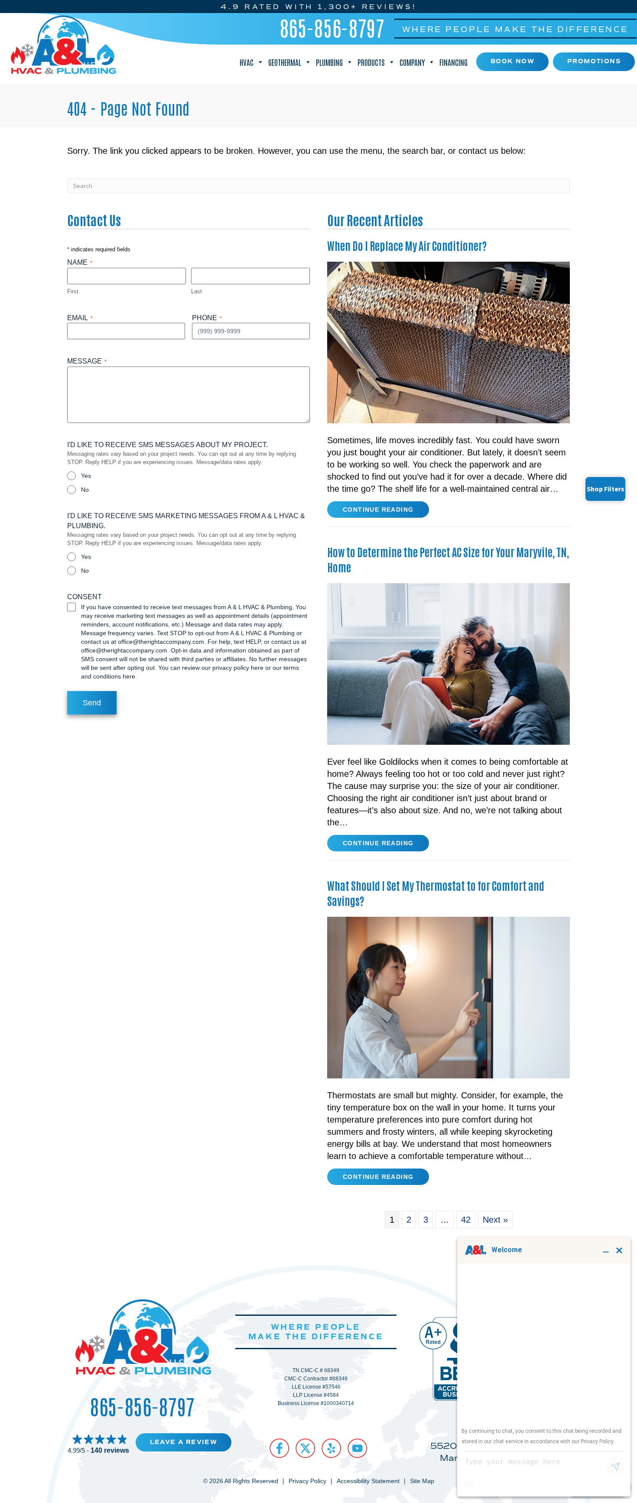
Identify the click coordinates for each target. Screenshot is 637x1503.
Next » (495, 1219)
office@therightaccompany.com (161, 641)
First (72, 291)
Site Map (422, 1480)
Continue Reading (378, 512)
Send (92, 702)
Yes (86, 475)
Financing (453, 62)
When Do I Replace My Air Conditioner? (407, 245)
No (85, 489)
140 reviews (110, 1450)
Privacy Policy (307, 1480)
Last (196, 291)
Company (412, 62)
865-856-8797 (332, 27)
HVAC (247, 62)
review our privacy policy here (222, 667)
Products (371, 62)
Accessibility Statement (368, 1480)
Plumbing (329, 62)
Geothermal (284, 62)
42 (466, 1219)
